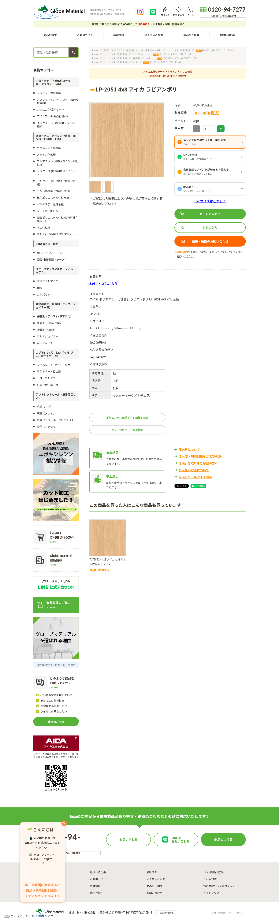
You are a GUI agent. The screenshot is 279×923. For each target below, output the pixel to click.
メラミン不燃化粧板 (49, 93)
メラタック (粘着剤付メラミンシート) (57, 172)
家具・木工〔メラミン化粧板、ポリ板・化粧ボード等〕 (132, 50)
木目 (148, 58)
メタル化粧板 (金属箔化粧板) (54, 191)
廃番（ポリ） (45, 406)
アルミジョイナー (47, 336)
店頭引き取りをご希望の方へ (198, 463)
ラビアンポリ (140, 54)
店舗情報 (118, 35)
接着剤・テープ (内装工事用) (54, 316)
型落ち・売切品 (46, 427)
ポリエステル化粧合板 (178, 50)
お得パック (43, 294)
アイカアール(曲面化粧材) (52, 116)
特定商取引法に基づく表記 (219, 886)
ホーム (94, 50)
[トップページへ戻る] (59, 12)
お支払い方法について (194, 470)
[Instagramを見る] (140, 12)
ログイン (165, 14)
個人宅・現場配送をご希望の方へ (201, 456)
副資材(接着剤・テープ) (51, 259)
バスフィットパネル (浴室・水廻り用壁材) (57, 101)
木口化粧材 (43, 227)
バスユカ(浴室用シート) (51, 109)
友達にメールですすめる (195, 477)
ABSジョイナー (46, 343)
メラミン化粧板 (46, 154)
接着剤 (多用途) (46, 330)
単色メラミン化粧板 (49, 148)
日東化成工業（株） (49, 385)
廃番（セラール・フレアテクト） (57, 420)
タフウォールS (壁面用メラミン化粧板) (57, 124)
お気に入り (178, 14)
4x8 (135, 62)
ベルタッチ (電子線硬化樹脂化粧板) (56, 182)
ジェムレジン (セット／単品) (54, 365)
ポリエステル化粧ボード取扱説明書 (127, 417)
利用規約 (182, 252)
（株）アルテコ (46, 378)
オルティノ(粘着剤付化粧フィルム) (58, 234)
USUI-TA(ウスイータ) (50, 253)
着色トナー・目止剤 (49, 371)
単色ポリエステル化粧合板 (53, 197)
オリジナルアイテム (49, 281)
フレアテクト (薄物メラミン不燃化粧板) (57, 162)
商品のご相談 (191, 35)
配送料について (189, 449)
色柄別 (136, 58)
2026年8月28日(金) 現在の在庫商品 (56, 665)
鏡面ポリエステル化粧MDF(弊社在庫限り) (57, 219)
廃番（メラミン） (47, 413)
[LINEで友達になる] (153, 12)
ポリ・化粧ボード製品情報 (127, 430)
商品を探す (96, 893)
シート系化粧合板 (47, 211)
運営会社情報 (166, 912)
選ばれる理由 (98, 872)
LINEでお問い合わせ (180, 839)
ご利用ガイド (85, 35)
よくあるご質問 (153, 35)
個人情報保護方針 (214, 872)
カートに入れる (210, 214)
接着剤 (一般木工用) (49, 323)
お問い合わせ (228, 35)
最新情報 (152, 872)
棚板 (39, 288)
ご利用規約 (210, 879)
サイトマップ (211, 893)
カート (190, 14)
